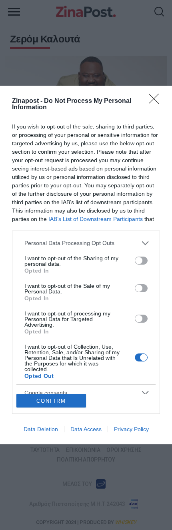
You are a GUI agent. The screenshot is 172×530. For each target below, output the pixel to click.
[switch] (141, 261)
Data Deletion (41, 429)
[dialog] (86, 265)
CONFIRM (51, 401)
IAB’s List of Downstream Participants (95, 219)
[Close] (156, 101)
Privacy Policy (131, 429)
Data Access (86, 429)
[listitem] (86, 243)
